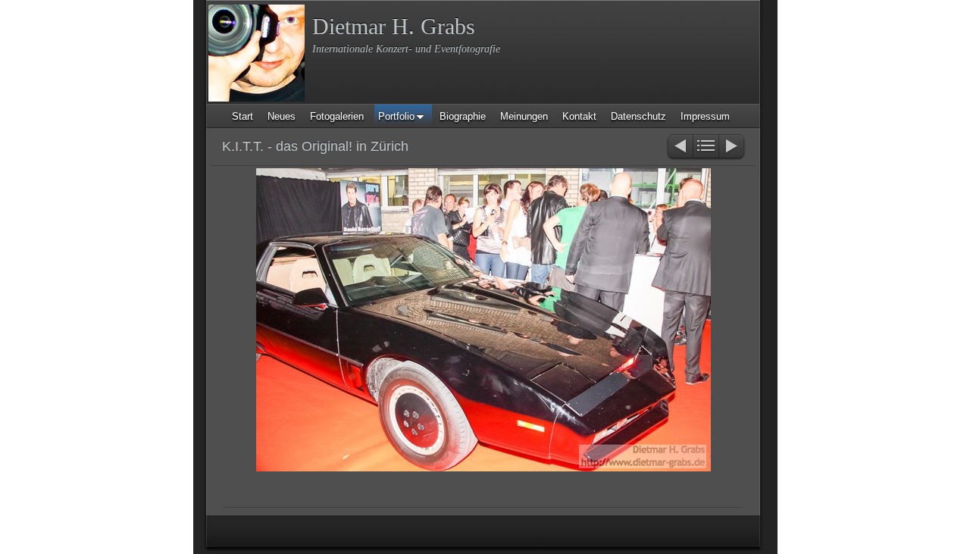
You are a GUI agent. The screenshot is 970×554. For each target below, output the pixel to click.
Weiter (732, 147)
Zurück (679, 147)
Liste (706, 147)
